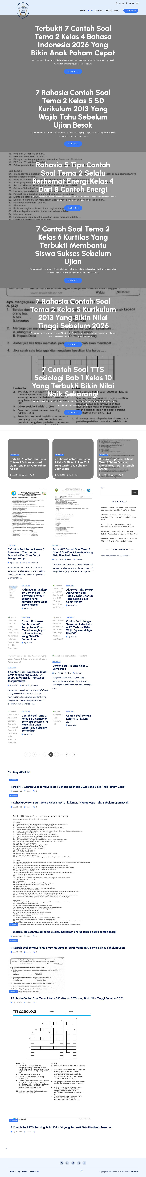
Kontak (99, 11)
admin (26, 475)
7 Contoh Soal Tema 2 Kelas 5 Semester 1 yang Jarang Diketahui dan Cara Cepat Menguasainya (26, 554)
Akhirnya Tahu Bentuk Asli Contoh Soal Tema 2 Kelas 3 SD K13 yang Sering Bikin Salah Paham (79, 595)
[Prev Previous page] (27, 754)
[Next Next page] (74, 754)
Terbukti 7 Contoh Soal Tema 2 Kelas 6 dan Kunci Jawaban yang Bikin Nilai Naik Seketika (72, 552)
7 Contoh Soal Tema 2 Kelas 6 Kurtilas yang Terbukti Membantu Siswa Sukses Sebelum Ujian (73, 245)
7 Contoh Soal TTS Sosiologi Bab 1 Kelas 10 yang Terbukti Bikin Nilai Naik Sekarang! (73, 381)
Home (82, 11)
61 (67, 754)
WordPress (134, 1172)
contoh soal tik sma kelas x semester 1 (70, 667)
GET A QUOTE (131, 10)
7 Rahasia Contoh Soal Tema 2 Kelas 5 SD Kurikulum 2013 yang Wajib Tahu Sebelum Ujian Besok (73, 108)
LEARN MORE (73, 71)
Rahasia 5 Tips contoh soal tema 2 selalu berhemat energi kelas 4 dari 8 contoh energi (73, 177)
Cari (102, 488)
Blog (90, 11)
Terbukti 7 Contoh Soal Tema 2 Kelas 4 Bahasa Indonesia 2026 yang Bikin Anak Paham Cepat (73, 40)
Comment (34, 563)
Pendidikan (15, 455)
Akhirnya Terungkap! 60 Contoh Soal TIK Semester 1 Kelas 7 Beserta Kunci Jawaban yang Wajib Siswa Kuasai (35, 597)
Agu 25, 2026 (16, 475)
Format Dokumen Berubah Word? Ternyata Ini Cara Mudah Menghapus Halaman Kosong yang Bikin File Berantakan (34, 630)
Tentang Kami (111, 11)
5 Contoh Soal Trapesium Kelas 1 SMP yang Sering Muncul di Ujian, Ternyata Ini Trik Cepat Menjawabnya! (27, 676)
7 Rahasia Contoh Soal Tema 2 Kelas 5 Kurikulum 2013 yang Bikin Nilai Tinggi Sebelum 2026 (73, 313)
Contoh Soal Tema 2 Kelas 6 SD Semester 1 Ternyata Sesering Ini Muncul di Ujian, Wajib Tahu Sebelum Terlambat (35, 723)
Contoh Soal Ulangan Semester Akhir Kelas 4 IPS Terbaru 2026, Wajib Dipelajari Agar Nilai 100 (79, 627)
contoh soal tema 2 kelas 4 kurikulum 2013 (78, 718)
